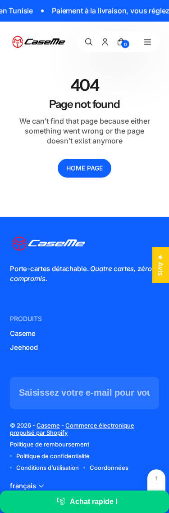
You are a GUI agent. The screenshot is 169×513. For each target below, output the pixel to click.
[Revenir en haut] (156, 478)
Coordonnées (109, 467)
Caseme (23, 333)
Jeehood (24, 347)
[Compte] (105, 42)
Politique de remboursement (49, 444)
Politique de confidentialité (53, 455)
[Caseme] (39, 42)
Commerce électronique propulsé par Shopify (72, 429)
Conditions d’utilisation (47, 467)
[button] (28, 486)
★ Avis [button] (160, 265)
